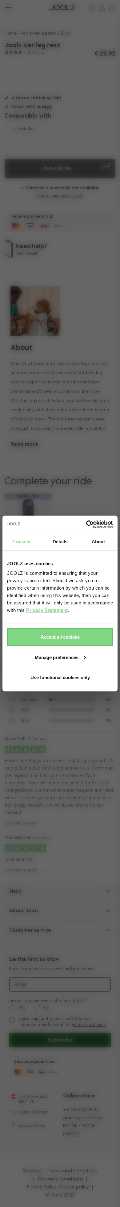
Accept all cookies (60, 637)
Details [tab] (60, 541)
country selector (34, 1097)
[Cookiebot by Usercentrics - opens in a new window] (86, 524)
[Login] (101, 8)
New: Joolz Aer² (25, 8)
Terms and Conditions (73, 1171)
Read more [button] (24, 444)
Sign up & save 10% (28, 8)
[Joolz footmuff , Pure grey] (28, 512)
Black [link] (66, 33)
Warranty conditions (60, 1179)
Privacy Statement (47, 610)
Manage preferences (56, 657)
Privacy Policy (41, 1187)
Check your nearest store (60, 196)
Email (20, 984)
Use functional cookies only (60, 677)
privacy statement (89, 1025)
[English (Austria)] (13, 1096)
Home (10, 33)
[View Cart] (111, 8)
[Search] (91, 8)
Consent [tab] (21, 541)
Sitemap (32, 1171)
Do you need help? (28, 8)
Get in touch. (27, 254)
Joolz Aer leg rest (39, 33)
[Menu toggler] (8, 8)
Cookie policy (74, 1187)
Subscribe (60, 1040)
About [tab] (98, 541)
